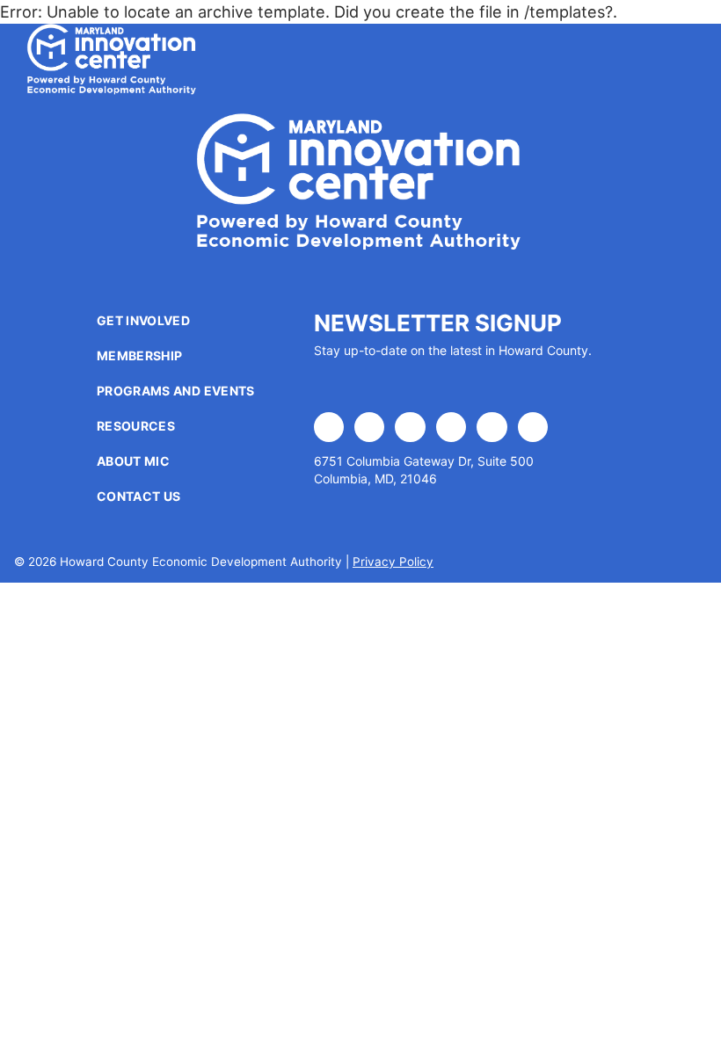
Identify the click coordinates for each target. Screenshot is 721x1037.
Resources (136, 425)
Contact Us (139, 496)
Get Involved (143, 320)
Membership (140, 355)
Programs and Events (176, 390)
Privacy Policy (393, 562)
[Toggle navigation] (666, 59)
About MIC (133, 460)
